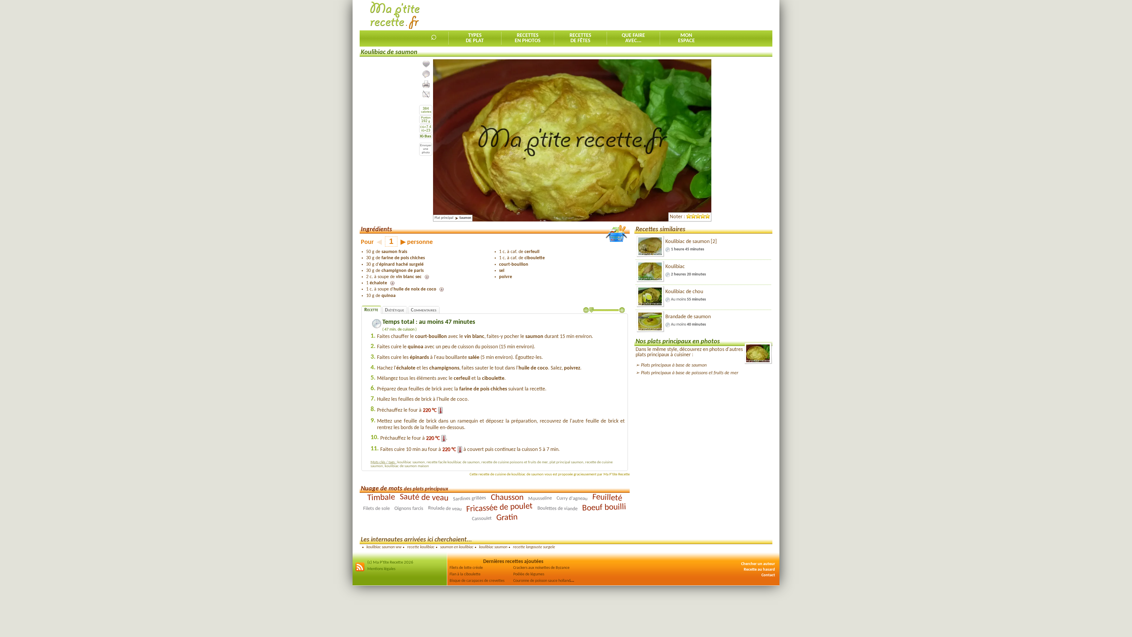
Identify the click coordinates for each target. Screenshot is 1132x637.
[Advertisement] (665, 15)
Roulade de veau (445, 508)
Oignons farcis (408, 508)
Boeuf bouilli (604, 508)
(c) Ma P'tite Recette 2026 (390, 562)
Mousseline (540, 498)
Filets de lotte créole (466, 568)
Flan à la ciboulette (465, 574)
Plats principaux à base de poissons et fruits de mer (689, 373)
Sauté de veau (424, 498)
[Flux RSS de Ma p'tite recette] (360, 570)
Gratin (507, 518)
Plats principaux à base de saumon (674, 365)
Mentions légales (381, 569)
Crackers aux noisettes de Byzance (541, 568)
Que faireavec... (633, 38)
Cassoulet (481, 518)
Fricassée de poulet (499, 508)
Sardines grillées (469, 498)
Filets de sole (376, 508)
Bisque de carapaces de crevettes (477, 581)
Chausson (507, 497)
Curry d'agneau (572, 498)
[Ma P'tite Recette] (394, 15)
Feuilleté (607, 498)
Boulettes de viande (557, 508)
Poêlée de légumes (528, 574)
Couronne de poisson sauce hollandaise (545, 581)
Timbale (381, 498)
